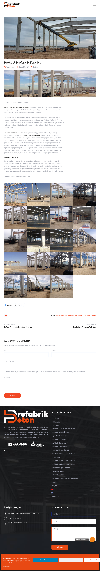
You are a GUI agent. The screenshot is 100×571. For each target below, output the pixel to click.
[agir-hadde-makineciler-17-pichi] (61, 194)
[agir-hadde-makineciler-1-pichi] (61, 286)
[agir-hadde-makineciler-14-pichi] (38, 217)
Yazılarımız (55, 496)
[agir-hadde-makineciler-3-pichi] (15, 286)
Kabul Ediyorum (45, 560)
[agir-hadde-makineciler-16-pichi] (84, 194)
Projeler (54, 482)
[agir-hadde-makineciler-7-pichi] (15, 263)
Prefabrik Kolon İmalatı (59, 447)
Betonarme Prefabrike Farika (66, 315)
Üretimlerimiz (56, 425)
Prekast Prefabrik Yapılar (13, 133)
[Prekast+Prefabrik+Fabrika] (20, 305)
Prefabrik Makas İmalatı (59, 443)
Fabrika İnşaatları (57, 475)
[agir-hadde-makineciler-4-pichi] (84, 263)
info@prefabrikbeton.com (17, 523)
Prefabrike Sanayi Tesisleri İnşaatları (64, 478)
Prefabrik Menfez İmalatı (60, 432)
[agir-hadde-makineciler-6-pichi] (38, 263)
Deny (71, 560)
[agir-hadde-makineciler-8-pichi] (84, 240)
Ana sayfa (55, 418)
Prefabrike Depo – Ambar (60, 468)
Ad (5, 350)
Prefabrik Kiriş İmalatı (59, 439)
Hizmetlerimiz (56, 457)
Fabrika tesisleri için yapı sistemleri (16, 107)
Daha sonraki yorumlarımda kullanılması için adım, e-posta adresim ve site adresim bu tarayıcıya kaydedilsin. (46, 372)
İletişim (54, 486)
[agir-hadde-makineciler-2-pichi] (38, 286)
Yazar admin (10, 67)
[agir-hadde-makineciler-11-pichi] (15, 240)
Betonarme (37, 67)
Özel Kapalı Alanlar (58, 471)
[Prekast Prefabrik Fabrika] (15, 305)
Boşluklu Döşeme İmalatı (60, 450)
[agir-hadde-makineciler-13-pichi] (61, 217)
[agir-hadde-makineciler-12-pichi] (84, 217)
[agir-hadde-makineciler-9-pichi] (61, 240)
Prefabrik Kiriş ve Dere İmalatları (63, 429)
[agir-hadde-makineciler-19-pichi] (15, 194)
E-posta (54, 350)
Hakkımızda (55, 422)
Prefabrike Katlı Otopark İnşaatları (63, 464)
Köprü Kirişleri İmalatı (59, 436)
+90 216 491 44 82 (15, 518)
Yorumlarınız (8, 377)
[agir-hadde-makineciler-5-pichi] (61, 263)
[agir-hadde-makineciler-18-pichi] (38, 194)
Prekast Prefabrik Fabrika (87, 315)
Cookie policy (6, 566)
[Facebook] (4, 451)
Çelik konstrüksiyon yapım (32, 135)
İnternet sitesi (9, 361)
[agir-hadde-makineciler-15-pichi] (15, 217)
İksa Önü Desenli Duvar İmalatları (63, 454)
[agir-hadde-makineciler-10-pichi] (38, 240)
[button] (92, 539)
